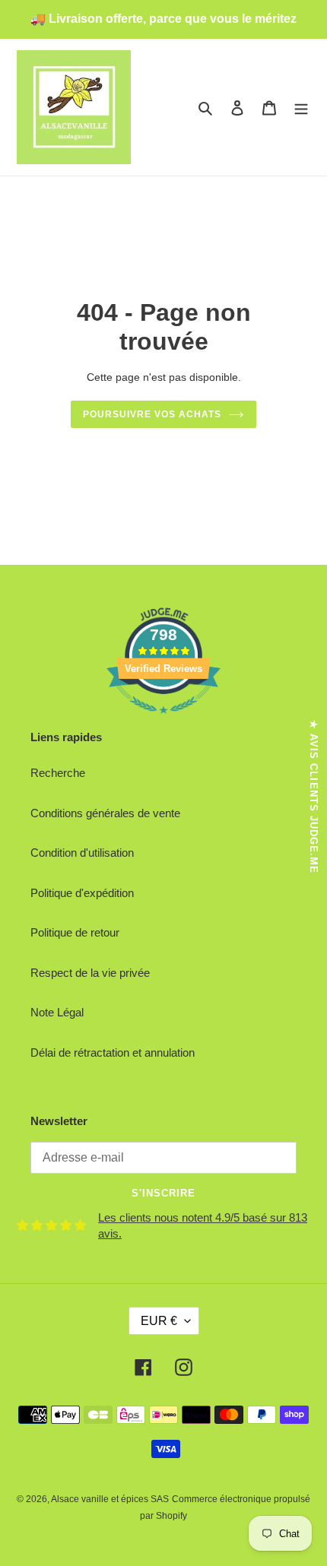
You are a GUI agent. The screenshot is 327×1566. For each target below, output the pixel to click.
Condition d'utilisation (82, 852)
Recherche (57, 772)
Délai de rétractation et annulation (112, 1052)
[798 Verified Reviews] (163, 721)
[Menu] (301, 107)
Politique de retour (74, 932)
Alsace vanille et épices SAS (110, 1499)
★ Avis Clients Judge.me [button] (313, 796)
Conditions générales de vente (105, 813)
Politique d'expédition (82, 892)
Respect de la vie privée (90, 972)
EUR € (159, 1320)
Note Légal (57, 1012)
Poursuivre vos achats (152, 414)
